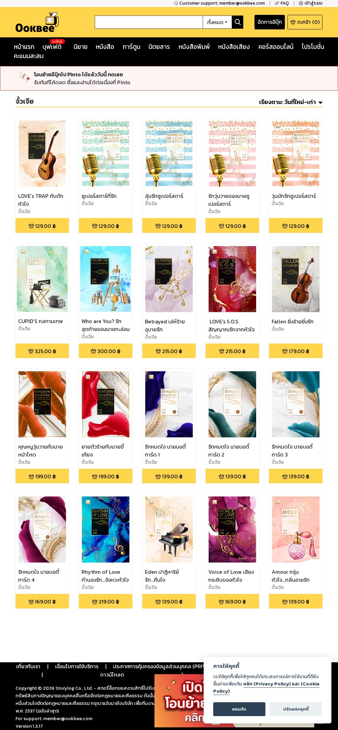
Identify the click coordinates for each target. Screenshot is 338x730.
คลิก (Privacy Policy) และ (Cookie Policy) (266, 687)
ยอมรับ (239, 709)
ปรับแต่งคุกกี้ (296, 709)
